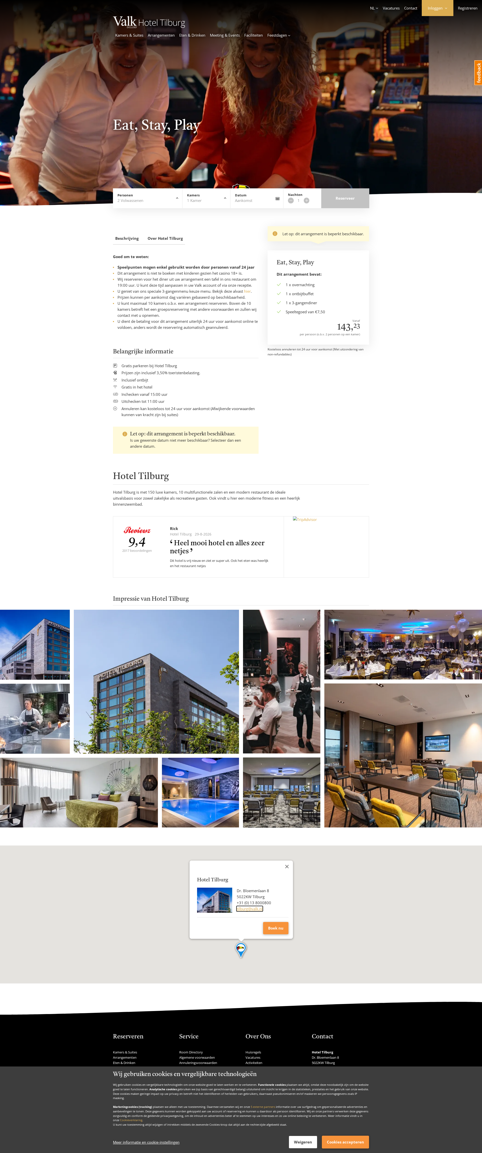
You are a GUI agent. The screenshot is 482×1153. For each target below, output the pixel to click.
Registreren (467, 8)
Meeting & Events (225, 35)
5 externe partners (263, 1107)
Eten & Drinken (192, 35)
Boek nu (275, 928)
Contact (410, 8)
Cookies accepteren (345, 1141)
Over (165, 238)
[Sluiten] (287, 867)
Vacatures (391, 8)
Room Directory (191, 1052)
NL (372, 8)
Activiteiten (254, 1062)
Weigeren (303, 1141)
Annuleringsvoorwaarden (198, 1062)
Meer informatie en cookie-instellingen (146, 1142)
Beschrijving (127, 238)
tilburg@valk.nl (250, 908)
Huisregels (253, 1052)
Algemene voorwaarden (197, 1057)
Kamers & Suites (129, 35)
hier (247, 291)
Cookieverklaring (131, 1120)
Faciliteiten (253, 35)
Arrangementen (161, 35)
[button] (241, 951)
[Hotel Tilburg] (149, 26)
